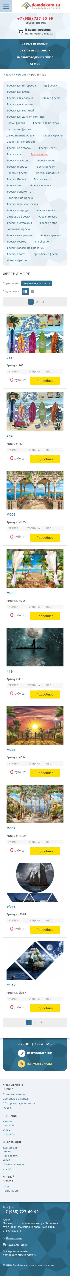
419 (10, 671)
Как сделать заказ (10, 1158)
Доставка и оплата (10, 1149)
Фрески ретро (48, 223)
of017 (11, 985)
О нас (6, 1130)
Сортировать (11, 283)
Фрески (35, 64)
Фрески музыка (47, 216)
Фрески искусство (18, 160)
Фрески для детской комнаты (25, 116)
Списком (25, 291)
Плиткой (32, 291)
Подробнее (45, 380)
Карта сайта (14, 1238)
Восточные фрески (19, 229)
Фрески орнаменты (19, 191)
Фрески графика (51, 235)
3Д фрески (50, 85)
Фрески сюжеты (46, 210)
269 (10, 436)
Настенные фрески (19, 129)
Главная (8, 74)
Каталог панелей (8, 1123)
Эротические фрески (20, 198)
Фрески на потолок (19, 148)
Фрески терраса (17, 166)
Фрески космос (16, 241)
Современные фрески (21, 141)
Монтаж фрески (17, 260)
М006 (11, 593)
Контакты (9, 1134)
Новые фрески (16, 123)
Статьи (7, 1168)
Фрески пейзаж (45, 166)
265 (10, 357)
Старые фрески (53, 135)
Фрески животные (47, 173)
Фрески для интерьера (21, 85)
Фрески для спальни (20, 98)
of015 (11, 906)
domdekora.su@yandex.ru (19, 1255)
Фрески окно (15, 185)
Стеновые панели (35, 43)
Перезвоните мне (35, 22)
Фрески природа (17, 210)
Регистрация (11, 1190)
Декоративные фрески (21, 135)
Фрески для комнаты (20, 104)
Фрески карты (43, 179)
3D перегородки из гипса (35, 57)
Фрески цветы (47, 148)
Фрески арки (15, 154)
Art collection (42, 241)
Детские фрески (51, 98)
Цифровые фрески (18, 216)
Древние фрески (17, 173)
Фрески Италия (16, 179)
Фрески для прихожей (46, 123)
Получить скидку (39, 1064)
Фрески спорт (15, 254)
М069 (11, 828)
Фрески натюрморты (20, 235)
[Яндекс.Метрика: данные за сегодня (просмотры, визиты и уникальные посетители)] (15, 1245)
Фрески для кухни (18, 91)
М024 (11, 749)
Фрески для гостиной (20, 110)
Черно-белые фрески (45, 254)
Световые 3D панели (35, 50)
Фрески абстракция (19, 223)
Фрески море (39, 154)
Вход (6, 1186)
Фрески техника (40, 185)
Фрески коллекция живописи (25, 248)
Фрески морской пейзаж (22, 204)
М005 (11, 514)
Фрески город (46, 160)
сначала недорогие (34, 283)
